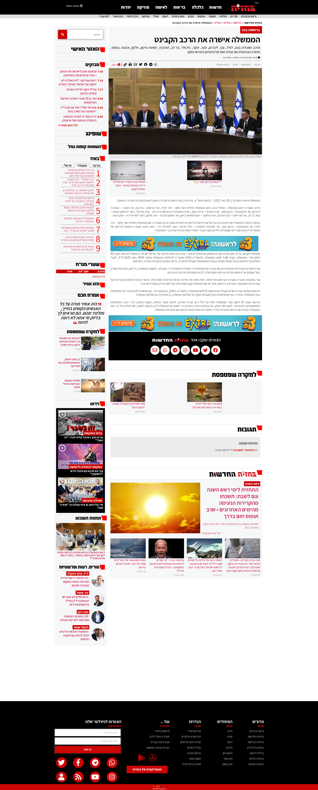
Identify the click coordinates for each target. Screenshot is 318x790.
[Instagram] (112, 777)
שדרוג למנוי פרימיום (190, 742)
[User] (61, 777)
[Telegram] (95, 762)
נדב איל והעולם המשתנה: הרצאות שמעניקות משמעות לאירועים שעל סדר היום (79, 173)
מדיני (217, 23)
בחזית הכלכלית (255, 748)
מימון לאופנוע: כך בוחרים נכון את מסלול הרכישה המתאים (78, 192)
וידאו (230, 731)
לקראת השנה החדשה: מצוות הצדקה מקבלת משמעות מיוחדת (79, 210)
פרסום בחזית (162, 731)
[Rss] (78, 777)
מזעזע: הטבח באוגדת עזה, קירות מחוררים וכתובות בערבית (77, 239)
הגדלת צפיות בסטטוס (157, 748)
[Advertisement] (159, 673)
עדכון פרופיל (194, 731)
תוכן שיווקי (227, 764)
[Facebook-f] (78, 762)
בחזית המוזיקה (256, 764)
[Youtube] (95, 777)
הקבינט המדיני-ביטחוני (242, 57)
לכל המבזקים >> (68, 125)
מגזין (191, 16)
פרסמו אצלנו (194, 753)
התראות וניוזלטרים (191, 736)
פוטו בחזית (178, 16)
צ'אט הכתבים (249, 16)
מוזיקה (146, 16)
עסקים (201, 16)
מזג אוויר (118, 16)
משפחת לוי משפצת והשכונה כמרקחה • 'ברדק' (79, 220)
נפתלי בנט (227, 57)
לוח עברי (104, 16)
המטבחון (227, 753)
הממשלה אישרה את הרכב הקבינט (207, 39)
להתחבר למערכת (244, 450)
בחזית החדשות (253, 23)
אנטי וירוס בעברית (160, 742)
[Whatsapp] (112, 762)
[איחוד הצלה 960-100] (184, 250)
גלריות (229, 748)
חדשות (237, 23)
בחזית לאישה (257, 753)
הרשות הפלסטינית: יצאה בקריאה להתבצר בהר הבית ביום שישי (79, 201)
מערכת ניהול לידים (159, 736)
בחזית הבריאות (256, 742)
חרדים (234, 16)
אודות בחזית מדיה (191, 764)
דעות (165, 16)
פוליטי (223, 16)
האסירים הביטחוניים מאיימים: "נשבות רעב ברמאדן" (78, 248)
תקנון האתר (195, 759)
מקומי (212, 16)
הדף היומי (132, 16)
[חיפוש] (62, 34)
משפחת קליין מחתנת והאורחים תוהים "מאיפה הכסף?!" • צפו (77, 229)
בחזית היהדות (256, 759)
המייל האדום (194, 748)
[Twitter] (61, 762)
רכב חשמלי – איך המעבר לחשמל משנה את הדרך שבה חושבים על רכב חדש (78, 182)
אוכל (156, 16)
